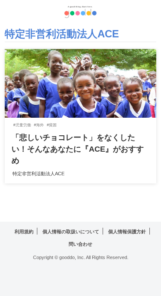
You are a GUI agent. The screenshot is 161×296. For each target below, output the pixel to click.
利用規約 (24, 231)
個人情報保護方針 (127, 231)
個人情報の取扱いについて (71, 231)
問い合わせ (80, 244)
